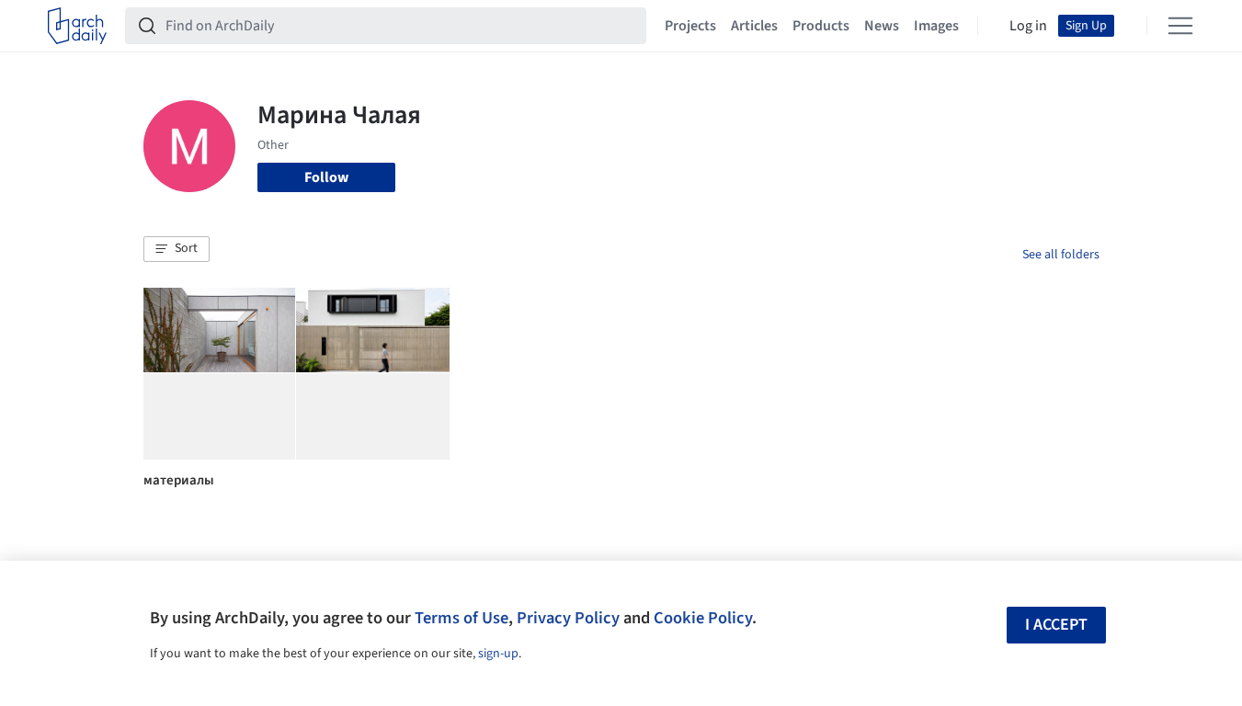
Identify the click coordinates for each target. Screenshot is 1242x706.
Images (936, 26)
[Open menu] (1180, 25)
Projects (690, 26)
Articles (754, 26)
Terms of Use (461, 618)
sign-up (498, 653)
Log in (1028, 26)
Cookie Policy (703, 618)
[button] (176, 249)
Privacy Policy (568, 618)
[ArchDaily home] (77, 25)
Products (820, 26)
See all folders (1061, 254)
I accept (1056, 624)
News (881, 26)
